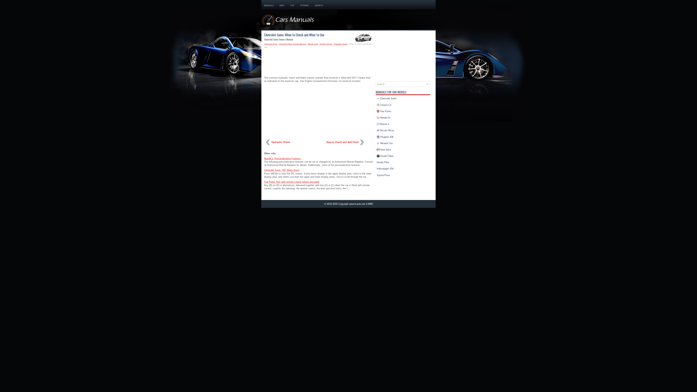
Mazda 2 (384, 124)
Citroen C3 (385, 105)
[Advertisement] (318, 63)
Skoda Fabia (386, 156)
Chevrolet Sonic (270, 44)
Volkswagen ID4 (385, 168)
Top (292, 5)
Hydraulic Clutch (340, 44)
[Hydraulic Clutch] (268, 146)
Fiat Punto (385, 111)
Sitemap (304, 5)
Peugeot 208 (386, 137)
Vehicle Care (312, 44)
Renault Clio (386, 143)
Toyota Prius (383, 175)
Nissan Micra (387, 130)
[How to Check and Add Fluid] (361, 146)
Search (319, 5)
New (282, 5)
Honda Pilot (383, 162)
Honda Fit (385, 117)
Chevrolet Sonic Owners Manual (292, 44)
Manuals (269, 5)
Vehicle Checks (326, 44)
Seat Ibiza (385, 149)
